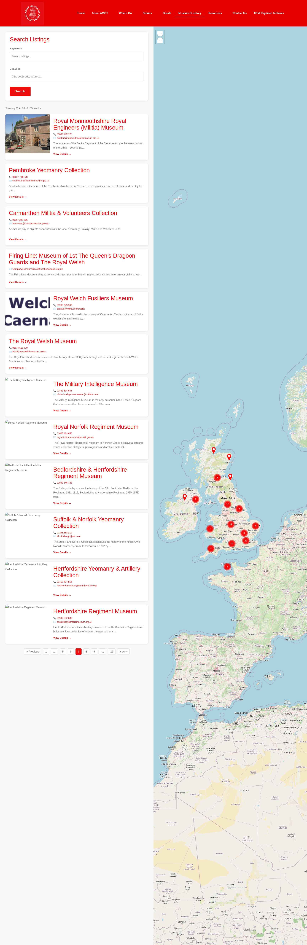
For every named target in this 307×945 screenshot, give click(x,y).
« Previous (32, 651)
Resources (215, 13)
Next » (123, 651)
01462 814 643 (64, 390)
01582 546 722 (64, 482)
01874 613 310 (20, 348)
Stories (147, 13)
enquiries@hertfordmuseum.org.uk (74, 622)
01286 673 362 (64, 305)
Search (20, 91)
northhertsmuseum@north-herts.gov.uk (77, 585)
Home (81, 13)
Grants (167, 13)
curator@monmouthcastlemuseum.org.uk (78, 138)
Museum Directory (189, 13)
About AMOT (100, 13)
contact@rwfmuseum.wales (71, 308)
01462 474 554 (64, 582)
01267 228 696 (20, 220)
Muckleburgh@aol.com (68, 536)
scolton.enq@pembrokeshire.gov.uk (30, 180)
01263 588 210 (64, 532)
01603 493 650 (64, 433)
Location (15, 68)
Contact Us (240, 13)
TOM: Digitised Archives (269, 13)
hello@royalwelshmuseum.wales (29, 351)
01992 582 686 (64, 618)
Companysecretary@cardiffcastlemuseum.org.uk (37, 269)
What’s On (125, 13)
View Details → (62, 153)
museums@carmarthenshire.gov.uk (30, 223)
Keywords (16, 48)
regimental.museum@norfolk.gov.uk (75, 437)
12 (111, 651)
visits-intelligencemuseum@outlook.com (77, 394)
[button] (184, 497)
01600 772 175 (64, 134)
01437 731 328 (20, 177)
